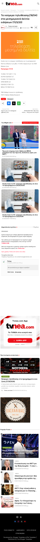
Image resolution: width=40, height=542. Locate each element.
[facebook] (15, 521)
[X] (14, 103)
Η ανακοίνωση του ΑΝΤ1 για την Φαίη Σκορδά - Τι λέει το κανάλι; (26, 465)
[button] (38, 3)
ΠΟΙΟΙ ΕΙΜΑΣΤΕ (9, 530)
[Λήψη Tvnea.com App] (20, 332)
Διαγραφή (18, 272)
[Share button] (24, 103)
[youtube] (25, 521)
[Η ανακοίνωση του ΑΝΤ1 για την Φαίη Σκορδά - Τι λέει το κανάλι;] (7, 465)
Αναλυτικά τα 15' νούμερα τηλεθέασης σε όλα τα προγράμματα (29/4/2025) (20, 184)
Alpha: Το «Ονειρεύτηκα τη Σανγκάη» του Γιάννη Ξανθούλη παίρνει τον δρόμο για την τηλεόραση (26, 502)
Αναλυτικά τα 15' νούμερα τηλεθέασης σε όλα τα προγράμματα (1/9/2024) (20, 215)
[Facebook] (9, 103)
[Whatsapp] (19, 103)
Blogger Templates (19, 537)
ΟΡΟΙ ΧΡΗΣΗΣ (31, 530)
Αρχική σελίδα (5, 10)
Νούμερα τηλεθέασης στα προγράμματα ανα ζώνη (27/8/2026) (19, 380)
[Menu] (2, 3)
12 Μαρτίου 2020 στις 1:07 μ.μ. (15, 262)
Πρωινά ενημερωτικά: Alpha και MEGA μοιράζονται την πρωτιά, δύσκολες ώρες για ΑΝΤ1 (19, 152)
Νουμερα (13, 10)
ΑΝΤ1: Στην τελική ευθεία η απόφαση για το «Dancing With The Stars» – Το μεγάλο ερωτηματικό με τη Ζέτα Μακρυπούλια (26, 489)
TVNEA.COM (5, 243)
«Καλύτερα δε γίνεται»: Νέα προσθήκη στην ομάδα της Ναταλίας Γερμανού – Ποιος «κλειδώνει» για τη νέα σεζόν (26, 477)
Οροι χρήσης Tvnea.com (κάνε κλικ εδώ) (13, 251)
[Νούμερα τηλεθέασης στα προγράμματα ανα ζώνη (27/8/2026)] (20, 366)
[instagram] (18, 521)
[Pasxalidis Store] (15, 422)
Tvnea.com (21, 248)
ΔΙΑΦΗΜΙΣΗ (20, 530)
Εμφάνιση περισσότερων (30, 122)
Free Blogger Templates (24, 539)
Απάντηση (11, 272)
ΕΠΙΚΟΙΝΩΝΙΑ (20, 533)
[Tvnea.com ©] (13, 3)
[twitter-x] (21, 521)
